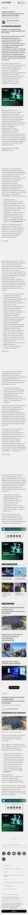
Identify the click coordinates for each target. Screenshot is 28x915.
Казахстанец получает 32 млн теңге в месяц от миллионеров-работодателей (12, 637)
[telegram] (9, 853)
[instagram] (4, 853)
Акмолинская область (7, 712)
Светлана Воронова (12, 709)
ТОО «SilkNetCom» (9, 26)
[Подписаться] (25, 846)
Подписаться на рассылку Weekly (12, 844)
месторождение (21, 712)
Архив (5, 872)
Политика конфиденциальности (13, 868)
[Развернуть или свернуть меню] (25, 3)
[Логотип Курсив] (6, 2)
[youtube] (14, 853)
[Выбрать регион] (19, 3)
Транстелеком (17, 26)
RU (22, 3)
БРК (3, 26)
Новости (5, 8)
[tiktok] (19, 853)
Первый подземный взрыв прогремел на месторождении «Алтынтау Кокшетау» (13, 610)
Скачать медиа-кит (9, 885)
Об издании (7, 865)
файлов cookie (13, 907)
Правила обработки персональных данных (13, 876)
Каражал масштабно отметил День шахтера (11, 662)
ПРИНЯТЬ (14, 911)
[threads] (24, 853)
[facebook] (4, 859)
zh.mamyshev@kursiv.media (12, 23)
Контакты (6, 879)
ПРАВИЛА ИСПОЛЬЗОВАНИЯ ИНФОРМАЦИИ (14, 882)
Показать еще (14, 687)
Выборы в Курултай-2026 (10, 889)
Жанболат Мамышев (12, 20)
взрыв (15, 712)
